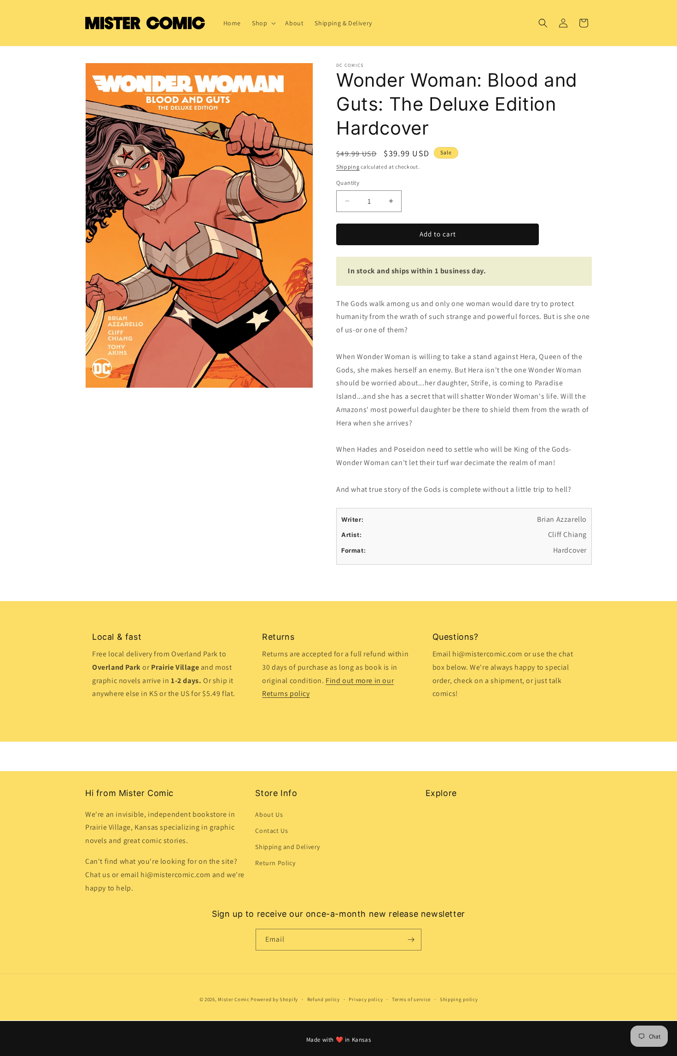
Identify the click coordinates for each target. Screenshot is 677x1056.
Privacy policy (366, 999)
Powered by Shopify (274, 999)
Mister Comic (233, 999)
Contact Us (271, 830)
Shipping (348, 166)
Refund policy (323, 999)
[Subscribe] (411, 939)
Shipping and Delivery (287, 847)
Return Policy (275, 863)
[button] (263, 23)
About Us (269, 814)
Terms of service (411, 999)
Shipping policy (459, 999)
